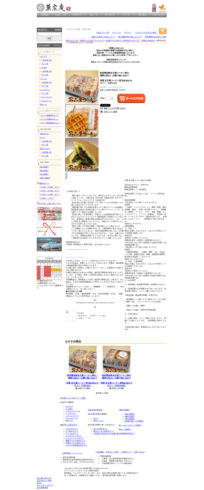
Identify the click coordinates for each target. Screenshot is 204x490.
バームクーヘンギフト (75, 438)
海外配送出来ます (127, 433)
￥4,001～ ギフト (47, 198)
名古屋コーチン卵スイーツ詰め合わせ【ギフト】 (122, 40)
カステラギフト (72, 429)
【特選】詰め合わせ (148, 40)
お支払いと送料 (112, 452)
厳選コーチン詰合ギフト (75, 441)
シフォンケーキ (46, 97)
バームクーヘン (46, 101)
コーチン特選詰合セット (49, 119)
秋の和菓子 (44, 174)
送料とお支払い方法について (103, 37)
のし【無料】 (125, 429)
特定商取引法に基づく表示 (156, 37)
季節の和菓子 (124, 410)
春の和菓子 (44, 167)
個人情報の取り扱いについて (130, 37)
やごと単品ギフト (100, 429)
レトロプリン (45, 90)
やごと (42, 137)
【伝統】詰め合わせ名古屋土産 (106, 433)
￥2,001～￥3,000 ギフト (49, 191)
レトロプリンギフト (74, 436)
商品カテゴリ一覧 (72, 40)
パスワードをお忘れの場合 (145, 33)
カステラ (43, 56)
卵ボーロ (43, 105)
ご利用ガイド (126, 452)
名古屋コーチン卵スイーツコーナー (92, 40)
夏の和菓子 (44, 171)
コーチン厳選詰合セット (49, 115)
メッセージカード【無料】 (131, 425)
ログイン (128, 33)
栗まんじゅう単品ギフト (103, 431)
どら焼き (43, 68)
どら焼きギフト (72, 431)
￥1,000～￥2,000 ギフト (49, 187)
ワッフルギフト (72, 433)
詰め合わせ (44, 134)
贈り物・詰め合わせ (69, 425)
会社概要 (100, 452)
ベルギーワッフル (73, 411)
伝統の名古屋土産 (95, 410)
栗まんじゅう (45, 149)
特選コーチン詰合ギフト (75, 443)
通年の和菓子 (45, 178)
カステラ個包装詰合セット (50, 123)
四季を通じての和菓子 (135, 421)
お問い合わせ (139, 452)
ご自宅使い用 (46, 60)
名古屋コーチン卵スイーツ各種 (72, 398)
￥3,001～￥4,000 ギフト (49, 195)
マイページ (116, 33)
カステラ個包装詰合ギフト (76, 445)
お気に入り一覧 (102, 33)
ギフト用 (44, 64)
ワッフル (43, 79)
